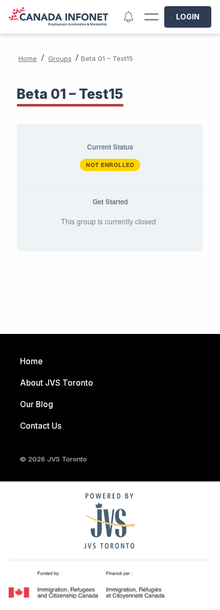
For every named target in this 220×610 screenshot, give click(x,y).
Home (27, 58)
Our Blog (36, 404)
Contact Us (40, 426)
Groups (60, 58)
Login (188, 16)
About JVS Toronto (56, 383)
